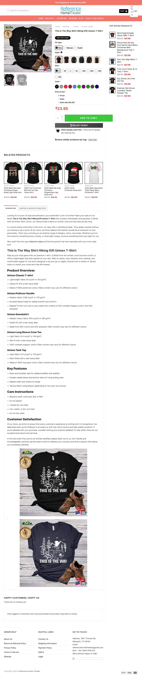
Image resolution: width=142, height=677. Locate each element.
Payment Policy (45, 648)
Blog (81, 18)
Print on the (60, 92)
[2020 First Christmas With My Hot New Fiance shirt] (33, 173)
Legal (40, 656)
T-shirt (76, 27)
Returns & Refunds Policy (15, 643)
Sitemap (7, 656)
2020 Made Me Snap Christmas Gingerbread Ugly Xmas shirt (52, 191)
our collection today (34, 241)
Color (57, 81)
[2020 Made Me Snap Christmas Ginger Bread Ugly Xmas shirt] (13, 173)
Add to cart (88, 118)
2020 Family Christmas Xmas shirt (73, 189)
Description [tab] (11, 208)
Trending (72, 18)
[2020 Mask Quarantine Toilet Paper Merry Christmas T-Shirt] (94, 173)
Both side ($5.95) (67, 102)
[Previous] (7, 48)
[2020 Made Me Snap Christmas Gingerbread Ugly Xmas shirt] (53, 173)
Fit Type (58, 42)
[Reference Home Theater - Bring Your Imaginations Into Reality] (71, 10)
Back (62, 99)
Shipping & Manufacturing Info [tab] (33, 208)
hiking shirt (93, 140)
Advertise (62, 18)
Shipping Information (47, 643)
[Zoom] (7, 69)
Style (58, 52)
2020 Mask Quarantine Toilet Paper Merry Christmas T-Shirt (94, 190)
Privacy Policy (10, 648)
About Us (8, 639)
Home (40, 18)
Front (62, 96)
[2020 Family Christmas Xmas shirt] (74, 173)
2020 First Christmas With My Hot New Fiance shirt (32, 190)
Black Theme (87, 27)
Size (57, 66)
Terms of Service (11, 652)
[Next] (48, 48)
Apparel (66, 27)
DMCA (41, 652)
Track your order (94, 18)
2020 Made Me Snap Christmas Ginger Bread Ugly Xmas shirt (13, 190)
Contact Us (43, 639)
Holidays (49, 18)
